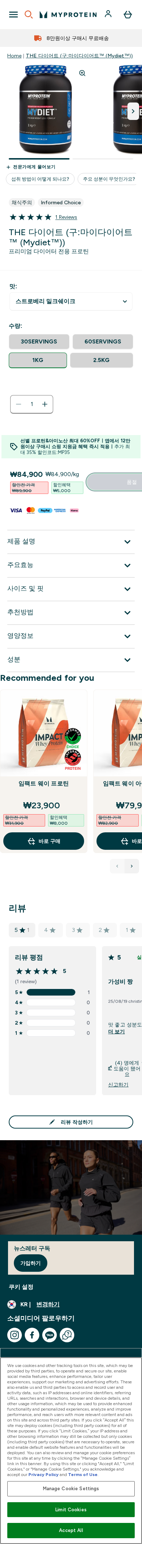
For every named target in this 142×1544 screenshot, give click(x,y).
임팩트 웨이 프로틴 (44, 783)
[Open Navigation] (13, 14)
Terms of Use (83, 1474)
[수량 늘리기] (45, 404)
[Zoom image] (82, 73)
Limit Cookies (71, 1509)
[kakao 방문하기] (49, 1335)
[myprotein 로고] (68, 14)
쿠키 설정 (21, 1287)
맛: (13, 286)
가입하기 (30, 1263)
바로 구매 (49, 841)
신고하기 (118, 1084)
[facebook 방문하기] (32, 1335)
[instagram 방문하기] (14, 1335)
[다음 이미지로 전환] (133, 111)
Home (14, 56)
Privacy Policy (43, 1474)
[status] (32, 404)
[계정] (108, 14)
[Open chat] (67, 1335)
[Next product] (132, 866)
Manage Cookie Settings (71, 1488)
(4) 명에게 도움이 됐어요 (127, 1068)
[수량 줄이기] (19, 404)
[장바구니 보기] (127, 14)
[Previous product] (117, 866)
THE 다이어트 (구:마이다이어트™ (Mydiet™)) (79, 56)
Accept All (71, 1530)
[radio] (39, 342)
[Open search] (29, 14)
